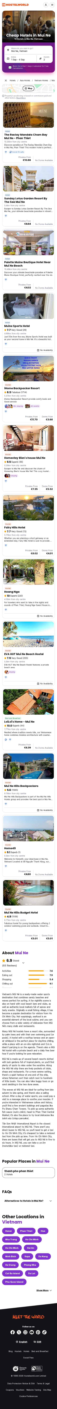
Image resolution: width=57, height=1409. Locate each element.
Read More (21, 98)
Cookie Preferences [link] (28, 1396)
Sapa (27, 1256)
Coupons (10, 1390)
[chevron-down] (23, 963)
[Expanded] (6, 80)
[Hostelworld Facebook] (12, 1332)
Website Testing (33, 1390)
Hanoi (8, 1231)
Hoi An (30, 1248)
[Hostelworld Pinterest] (38, 1332)
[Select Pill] (46, 4)
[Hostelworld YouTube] (32, 1332)
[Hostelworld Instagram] (25, 1332)
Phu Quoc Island (14, 1282)
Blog (11, 1351)
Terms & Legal (43, 1383)
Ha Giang (10, 1265)
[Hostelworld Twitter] (19, 1332)
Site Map (47, 1390)
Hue (43, 1231)
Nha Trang (11, 1239)
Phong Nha (30, 1265)
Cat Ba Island (12, 1273)
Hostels (18, 1351)
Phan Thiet (26, 1231)
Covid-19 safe (18, 152)
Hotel (7, 131)
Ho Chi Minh (32, 1239)
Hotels (26, 1351)
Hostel (8, 385)
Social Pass (28, 1358)
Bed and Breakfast (12, 718)
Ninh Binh (10, 1256)
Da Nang (43, 1256)
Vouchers (20, 1390)
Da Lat (31, 1273)
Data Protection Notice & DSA (21, 1383)
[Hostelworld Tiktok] (44, 1332)
